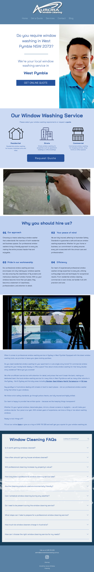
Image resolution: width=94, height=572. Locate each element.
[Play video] (47, 192)
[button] (50, 18)
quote (68, 122)
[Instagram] (47, 557)
